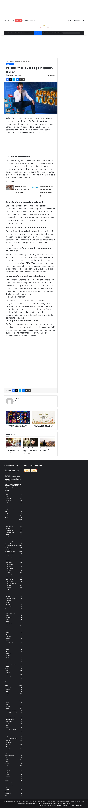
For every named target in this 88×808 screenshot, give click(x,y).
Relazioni (8, 657)
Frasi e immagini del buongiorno (24, 32)
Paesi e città (8, 653)
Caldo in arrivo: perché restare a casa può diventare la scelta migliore (22, 189)
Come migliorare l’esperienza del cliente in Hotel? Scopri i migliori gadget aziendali (13, 449)
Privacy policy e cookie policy (68, 805)
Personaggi (7, 748)
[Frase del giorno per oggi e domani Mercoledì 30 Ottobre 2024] (34, 470)
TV (12, 64)
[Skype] (14, 79)
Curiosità (8, 625)
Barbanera (8, 706)
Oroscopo (10, 32)
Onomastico (8, 604)
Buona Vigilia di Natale (11, 583)
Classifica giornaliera (10, 717)
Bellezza (7, 621)
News (7, 674)
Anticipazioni (8, 782)
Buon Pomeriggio (9, 568)
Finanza (6, 517)
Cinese (7, 715)
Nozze (7, 651)
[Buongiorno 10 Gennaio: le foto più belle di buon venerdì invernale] (43, 417)
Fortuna (7, 725)
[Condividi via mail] (20, 79)
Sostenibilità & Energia (9, 755)
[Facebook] (71, 20)
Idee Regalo (8, 636)
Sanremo (8, 787)
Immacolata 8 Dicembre (11, 598)
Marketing (8, 770)
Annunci (6, 494)
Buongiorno (8, 587)
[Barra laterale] (83, 20)
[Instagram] (77, 20)
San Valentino (9, 606)
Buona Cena (8, 577)
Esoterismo (8, 628)
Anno (7, 704)
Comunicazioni (8, 504)
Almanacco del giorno (11, 613)
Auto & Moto (8, 617)
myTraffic (7, 681)
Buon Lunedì (8, 560)
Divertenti (8, 689)
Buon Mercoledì (9, 526)
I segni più (8, 727)
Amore (7, 702)
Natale (7, 538)
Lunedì (7, 536)
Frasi (6, 519)
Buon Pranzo (8, 570)
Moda (7, 647)
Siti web (7, 774)
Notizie (6, 685)
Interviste (8, 672)
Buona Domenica (9, 579)
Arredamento (9, 500)
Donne (6, 511)
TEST (6, 791)
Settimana (8, 744)
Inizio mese (8, 600)
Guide (7, 634)
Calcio (7, 759)
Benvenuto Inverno (10, 553)
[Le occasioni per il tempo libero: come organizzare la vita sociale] (47, 442)
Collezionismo (9, 623)
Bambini (7, 619)
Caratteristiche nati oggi (11, 712)
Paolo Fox (8, 740)
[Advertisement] (44, 9)
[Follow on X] (11, 75)
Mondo (7, 693)
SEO (7, 772)
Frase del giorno (9, 530)
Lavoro (7, 640)
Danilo (9, 75)
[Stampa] (23, 79)
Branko (7, 708)
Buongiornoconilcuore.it (11, 710)
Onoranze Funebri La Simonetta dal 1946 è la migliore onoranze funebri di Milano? (30, 449)
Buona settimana (9, 581)
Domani (7, 723)
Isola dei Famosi (9, 785)
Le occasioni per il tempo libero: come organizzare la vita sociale (47, 449)
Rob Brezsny (8, 742)
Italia (7, 691)
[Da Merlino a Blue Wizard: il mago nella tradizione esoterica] (18, 417)
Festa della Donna (10, 594)
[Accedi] (79, 20)
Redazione (54, 805)
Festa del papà (9, 591)
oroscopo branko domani (11, 738)
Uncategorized (8, 793)
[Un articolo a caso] (81, 20)
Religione (8, 659)
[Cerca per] (79, 33)
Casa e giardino (56, 32)
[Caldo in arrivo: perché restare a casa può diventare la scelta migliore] (10, 187)
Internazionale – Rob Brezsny (12, 729)
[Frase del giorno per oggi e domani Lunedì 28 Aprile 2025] (27, 470)
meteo (7, 645)
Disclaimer (82, 805)
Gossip (6, 547)
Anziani (6, 496)
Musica (6, 668)
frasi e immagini (8, 543)
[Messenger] (17, 79)
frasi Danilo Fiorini (10, 532)
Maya (7, 734)
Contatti (68, 803)
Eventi (7, 630)
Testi (7, 678)
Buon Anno (8, 524)
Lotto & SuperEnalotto (11, 642)
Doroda (6, 515)
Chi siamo (59, 805)
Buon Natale (8, 566)
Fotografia (8, 632)
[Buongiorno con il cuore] (44, 26)
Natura (7, 649)
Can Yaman (8, 549)
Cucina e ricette (8, 507)
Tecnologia (46, 32)
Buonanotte (8, 585)
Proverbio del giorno (10, 541)
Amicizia (7, 521)
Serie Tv (7, 789)
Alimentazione (9, 611)
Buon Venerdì (9, 575)
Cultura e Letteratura (9, 509)
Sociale (7, 661)
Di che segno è (9, 721)
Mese (7, 736)
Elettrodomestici (9, 502)
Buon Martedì (9, 562)
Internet (7, 768)
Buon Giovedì (9, 558)
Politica (7, 695)
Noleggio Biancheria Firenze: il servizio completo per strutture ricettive (37, 20)
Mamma (7, 513)
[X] (73, 20)
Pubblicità (77, 805)
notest (6, 683)
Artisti (7, 670)
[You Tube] (75, 20)
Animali (7, 615)
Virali (7, 698)
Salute (6, 751)
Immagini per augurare (10, 551)
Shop (6, 753)
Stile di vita (7, 763)
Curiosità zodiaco (10, 719)
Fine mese (8, 596)
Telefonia (8, 776)
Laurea (7, 534)
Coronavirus (8, 687)
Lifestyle (37, 32)
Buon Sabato (9, 572)
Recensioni (8, 676)
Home (8, 61)
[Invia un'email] (12, 75)
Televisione (7, 780)
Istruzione (8, 638)
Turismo (7, 666)
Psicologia (8, 655)
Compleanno (8, 528)
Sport (6, 757)
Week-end (8, 746)
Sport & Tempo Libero (11, 664)
